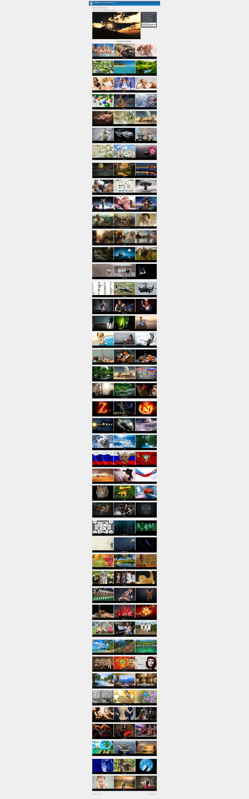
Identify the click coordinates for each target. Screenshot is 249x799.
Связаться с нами (153, 794)
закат (109, 10)
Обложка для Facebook (148, 15)
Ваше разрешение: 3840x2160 (149, 13)
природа (113, 10)
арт (101, 10)
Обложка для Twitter (147, 17)
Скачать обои (146, 23)
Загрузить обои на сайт (97, 794)
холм (107, 10)
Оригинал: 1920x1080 (147, 21)
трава (103, 10)
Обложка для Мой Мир (147, 19)
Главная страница (98, 4)
